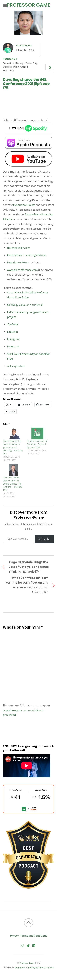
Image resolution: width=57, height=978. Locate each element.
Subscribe (44, 539)
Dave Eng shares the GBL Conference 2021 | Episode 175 (26, 83)
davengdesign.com (18, 247)
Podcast (10, 59)
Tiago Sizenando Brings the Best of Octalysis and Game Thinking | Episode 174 (29, 566)
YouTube (12, 324)
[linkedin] (34, 945)
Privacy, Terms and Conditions (28, 935)
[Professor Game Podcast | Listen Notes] (28, 812)
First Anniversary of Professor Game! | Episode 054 (37, 444)
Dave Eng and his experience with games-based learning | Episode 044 (13, 447)
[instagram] (22, 945)
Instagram (13, 339)
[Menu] (5, 5)
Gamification (11, 66)
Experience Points (24, 205)
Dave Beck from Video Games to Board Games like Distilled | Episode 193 (12, 484)
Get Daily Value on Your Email (25, 305)
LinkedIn (12, 331)
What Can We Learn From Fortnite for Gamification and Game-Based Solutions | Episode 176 (27, 585)
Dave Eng (31, 63)
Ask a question (16, 366)
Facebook (13, 346)
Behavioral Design (14, 63)
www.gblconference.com (22, 270)
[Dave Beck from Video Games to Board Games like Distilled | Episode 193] (13, 470)
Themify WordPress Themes (40, 967)
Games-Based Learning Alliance (26, 255)
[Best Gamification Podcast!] (28, 887)
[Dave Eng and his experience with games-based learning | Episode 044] (13, 433)
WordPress (20, 967)
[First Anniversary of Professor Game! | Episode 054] (37, 433)
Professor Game (27, 962)
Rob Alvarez (24, 45)
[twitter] (28, 945)
